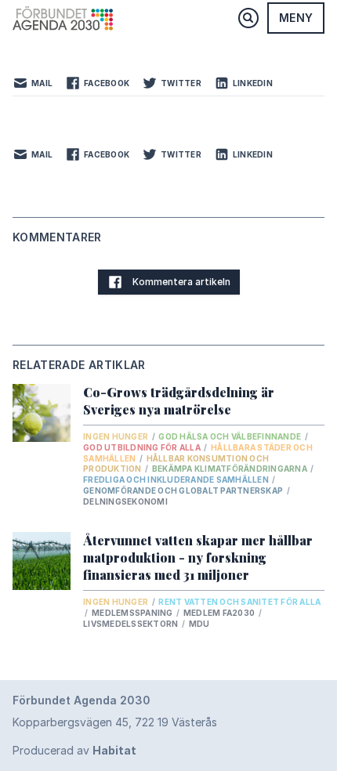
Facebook (106, 83)
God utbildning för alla (142, 447)
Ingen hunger (116, 436)
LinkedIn (253, 83)
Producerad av (74, 750)
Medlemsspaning (133, 612)
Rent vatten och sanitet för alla (239, 601)
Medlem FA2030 (220, 612)
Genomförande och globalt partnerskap (183, 490)
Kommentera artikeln (181, 282)
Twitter (181, 83)
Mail (42, 83)
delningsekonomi (125, 501)
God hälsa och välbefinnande (230, 436)
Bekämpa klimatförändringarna (230, 468)
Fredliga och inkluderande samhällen (176, 479)
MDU (199, 623)
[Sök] (248, 18)
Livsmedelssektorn (131, 623)
